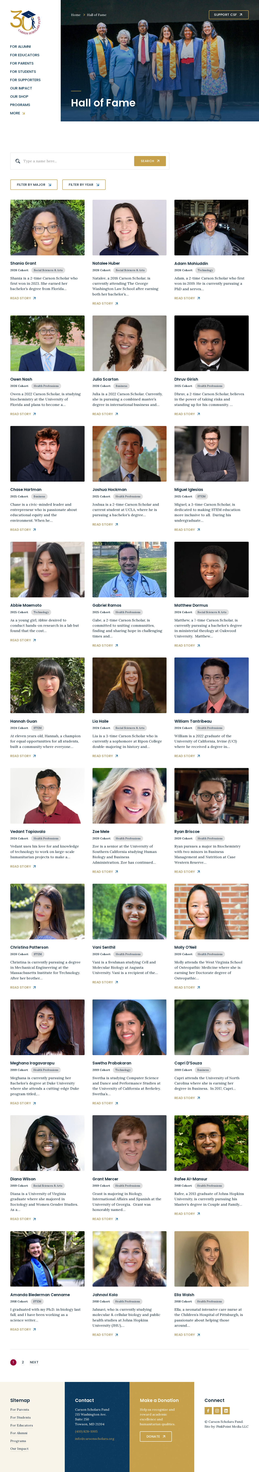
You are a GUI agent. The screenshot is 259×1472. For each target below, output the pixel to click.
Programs (20, 105)
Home (76, 15)
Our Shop (19, 96)
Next (34, 1362)
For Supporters (25, 80)
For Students (23, 71)
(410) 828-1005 (86, 1431)
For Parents (22, 63)
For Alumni (20, 46)
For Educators (24, 55)
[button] (33, 184)
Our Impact (21, 88)
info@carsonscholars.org (94, 1439)
